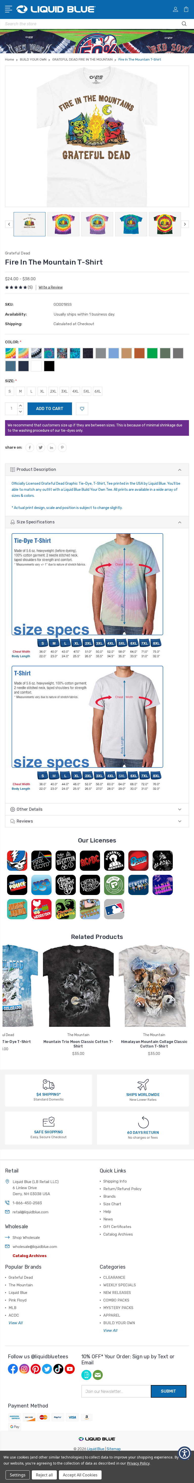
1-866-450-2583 (27, 1203)
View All (16, 1323)
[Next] (185, 224)
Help (107, 1211)
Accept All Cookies (80, 1475)
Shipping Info (115, 1181)
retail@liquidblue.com (30, 1212)
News (108, 1219)
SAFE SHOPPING (48, 1132)
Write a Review (51, 287)
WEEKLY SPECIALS (119, 1285)
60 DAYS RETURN (143, 1133)
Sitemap (114, 1449)
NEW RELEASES (117, 1292)
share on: (13, 447)
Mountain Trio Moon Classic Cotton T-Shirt (78, 1044)
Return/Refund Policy (122, 1189)
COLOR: (13, 342)
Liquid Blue (18, 1292)
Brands (109, 1196)
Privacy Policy (138, 1463)
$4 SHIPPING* (48, 1094)
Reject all (44, 1475)
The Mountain (21, 1285)
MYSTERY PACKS (118, 1308)
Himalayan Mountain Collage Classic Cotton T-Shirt (154, 1044)
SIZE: (11, 381)
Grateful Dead (21, 1277)
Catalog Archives (30, 1256)
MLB (12, 1308)
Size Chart (112, 1204)
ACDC (14, 1315)
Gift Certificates (117, 1226)
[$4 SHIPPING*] (48, 1084)
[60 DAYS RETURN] (143, 1122)
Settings (18, 1475)
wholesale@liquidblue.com (35, 1246)
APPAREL (111, 1315)
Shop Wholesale (26, 1237)
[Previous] (9, 224)
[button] (184, 1453)
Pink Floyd (18, 1300)
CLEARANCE (114, 1277)
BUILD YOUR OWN (119, 1323)
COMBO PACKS (116, 1300)
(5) (30, 287)
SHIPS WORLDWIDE (143, 1095)
